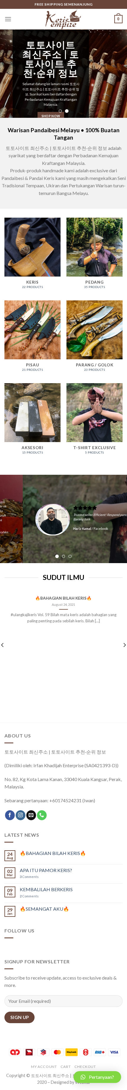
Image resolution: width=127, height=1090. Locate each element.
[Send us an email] (31, 815)
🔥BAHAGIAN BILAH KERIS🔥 (63, 598)
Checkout (85, 1066)
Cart (66, 1066)
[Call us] (42, 815)
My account (44, 1066)
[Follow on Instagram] (20, 815)
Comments (29, 877)
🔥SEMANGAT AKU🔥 (44, 909)
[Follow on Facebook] (10, 815)
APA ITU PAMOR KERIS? (46, 870)
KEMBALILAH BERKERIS (46, 889)
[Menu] (8, 19)
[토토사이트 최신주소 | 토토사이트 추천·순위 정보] (63, 19)
